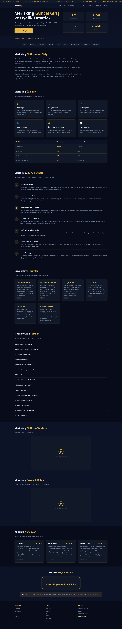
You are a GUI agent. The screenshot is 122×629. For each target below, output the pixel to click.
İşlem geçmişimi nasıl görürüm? (61, 400)
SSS (78, 5)
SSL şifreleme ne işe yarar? (61, 385)
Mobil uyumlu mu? (61, 375)
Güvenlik (90, 5)
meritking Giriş (26, 38)
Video (83, 5)
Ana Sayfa (17, 38)
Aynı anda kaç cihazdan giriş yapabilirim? (61, 395)
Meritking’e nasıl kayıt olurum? (61, 344)
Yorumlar (98, 5)
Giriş (24, 44)
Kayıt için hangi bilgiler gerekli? (61, 355)
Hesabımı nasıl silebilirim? (61, 390)
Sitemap (48, 608)
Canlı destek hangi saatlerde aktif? (61, 380)
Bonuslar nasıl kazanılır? (61, 360)
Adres (105, 5)
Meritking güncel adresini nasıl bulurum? (61, 349)
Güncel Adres (95, 44)
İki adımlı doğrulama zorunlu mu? (61, 365)
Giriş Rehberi (71, 5)
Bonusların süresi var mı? (61, 405)
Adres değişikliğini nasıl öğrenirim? (61, 410)
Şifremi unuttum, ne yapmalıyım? (61, 370)
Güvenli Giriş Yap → (23, 31)
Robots (48, 611)
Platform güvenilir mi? (61, 415)
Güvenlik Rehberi (75, 44)
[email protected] (83, 613)
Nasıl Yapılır (41, 44)
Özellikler (62, 5)
